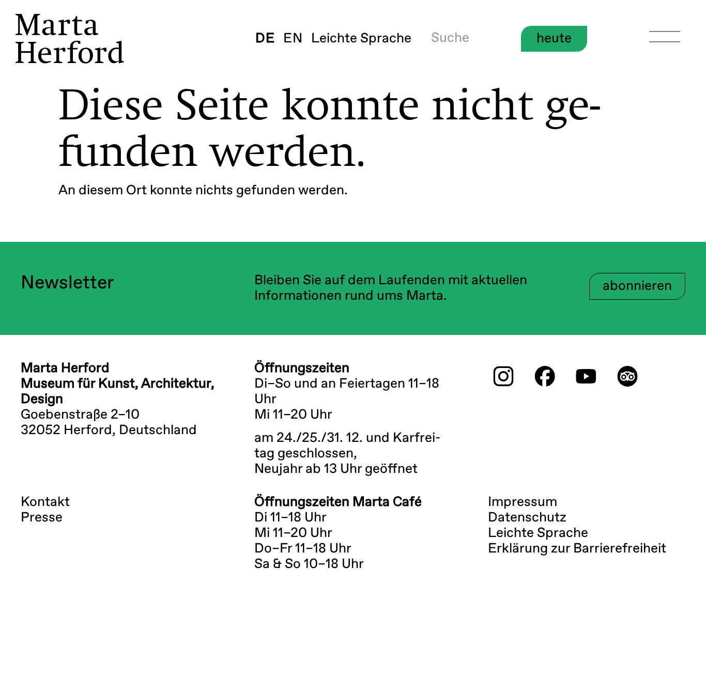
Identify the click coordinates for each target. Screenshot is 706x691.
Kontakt (45, 502)
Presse (42, 518)
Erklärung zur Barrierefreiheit (577, 549)
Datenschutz (527, 518)
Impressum (522, 502)
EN (293, 38)
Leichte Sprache (361, 38)
